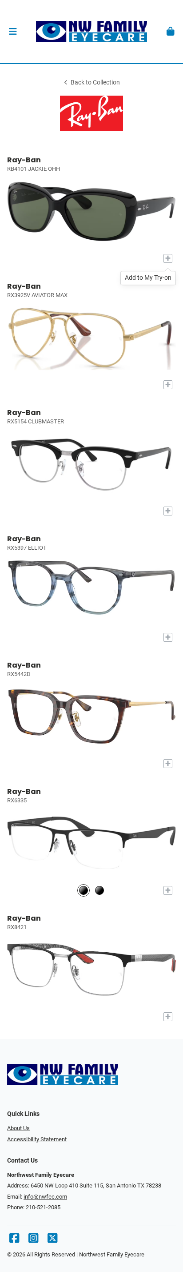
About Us (18, 1128)
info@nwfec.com (45, 1196)
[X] (52, 1240)
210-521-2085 (43, 1207)
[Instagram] (33, 1240)
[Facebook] (14, 1240)
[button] (13, 31)
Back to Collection (95, 82)
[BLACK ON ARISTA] (99, 890)
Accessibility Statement (37, 1139)
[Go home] (91, 31)
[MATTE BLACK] (84, 890)
